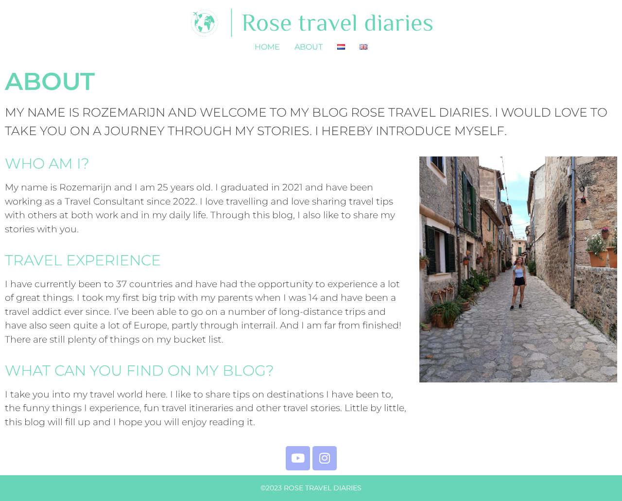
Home (267, 47)
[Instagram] (324, 458)
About (308, 47)
